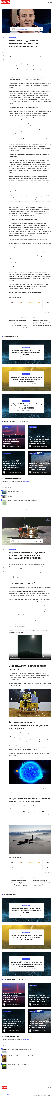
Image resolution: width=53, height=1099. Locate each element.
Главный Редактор (26, 357)
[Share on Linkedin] (3, 59)
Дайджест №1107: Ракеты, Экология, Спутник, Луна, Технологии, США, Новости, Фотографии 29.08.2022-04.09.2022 (26, 406)
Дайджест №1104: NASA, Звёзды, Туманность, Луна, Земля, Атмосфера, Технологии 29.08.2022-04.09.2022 (12, 465)
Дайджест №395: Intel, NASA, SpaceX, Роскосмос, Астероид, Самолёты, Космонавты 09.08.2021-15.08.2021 (18, 323)
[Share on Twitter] (3, 51)
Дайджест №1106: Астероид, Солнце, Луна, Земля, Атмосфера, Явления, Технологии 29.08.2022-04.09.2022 (12, 439)
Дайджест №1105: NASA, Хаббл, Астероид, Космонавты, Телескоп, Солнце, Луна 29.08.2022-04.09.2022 (39, 440)
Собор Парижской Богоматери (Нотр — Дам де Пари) (21, 1056)
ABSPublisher (9, 1094)
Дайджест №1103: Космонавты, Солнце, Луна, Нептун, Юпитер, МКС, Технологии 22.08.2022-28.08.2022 (39, 466)
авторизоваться (26, 481)
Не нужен (10, 496)
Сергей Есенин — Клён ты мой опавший (18, 1064)
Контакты (43, 1093)
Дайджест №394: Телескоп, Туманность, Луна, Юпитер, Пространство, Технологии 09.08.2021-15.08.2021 (18, 883)
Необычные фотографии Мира (15, 491)
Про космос (12, 37)
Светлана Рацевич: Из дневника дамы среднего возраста (22, 500)
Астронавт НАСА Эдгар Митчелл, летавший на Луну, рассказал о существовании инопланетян (41, 883)
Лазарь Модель (23, 29)
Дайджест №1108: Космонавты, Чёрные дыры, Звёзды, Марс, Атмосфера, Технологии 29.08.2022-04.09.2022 (26, 379)
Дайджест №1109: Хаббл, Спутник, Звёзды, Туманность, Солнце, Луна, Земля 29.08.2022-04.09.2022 (26, 352)
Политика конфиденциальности (42, 1095)
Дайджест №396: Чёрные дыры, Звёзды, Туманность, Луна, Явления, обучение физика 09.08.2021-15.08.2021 (42, 323)
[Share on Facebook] (3, 47)
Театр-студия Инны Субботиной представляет (19, 1049)
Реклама (48, 1093)
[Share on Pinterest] (3, 55)
